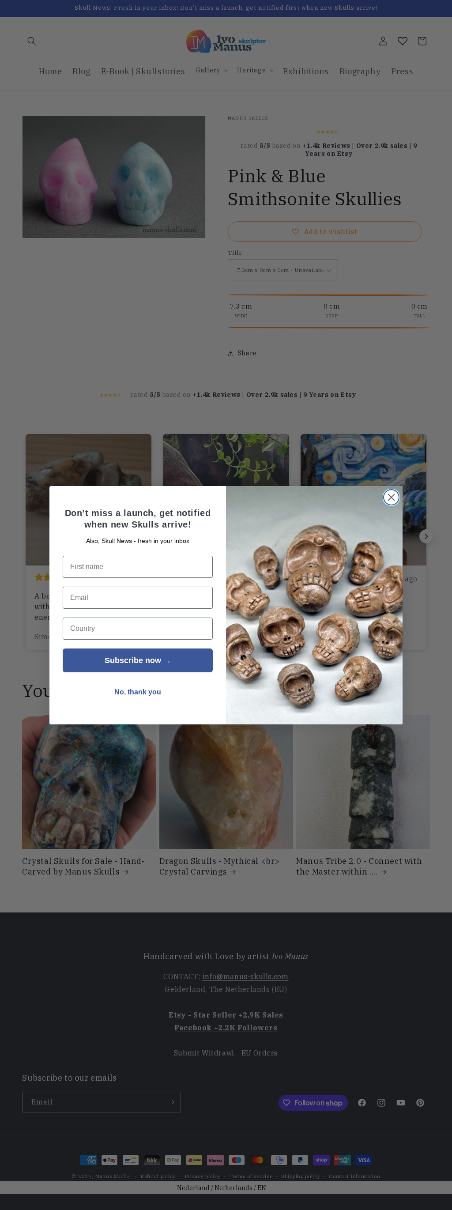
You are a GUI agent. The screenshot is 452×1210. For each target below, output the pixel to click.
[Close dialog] (391, 497)
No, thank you (137, 692)
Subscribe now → (138, 660)
